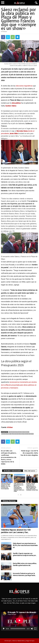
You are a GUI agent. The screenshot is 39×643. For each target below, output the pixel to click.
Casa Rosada (12, 432)
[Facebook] (3, 37)
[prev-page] (18, 495)
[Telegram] (17, 37)
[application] (19, 620)
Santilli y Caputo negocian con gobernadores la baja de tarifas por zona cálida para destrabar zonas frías (32, 487)
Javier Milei (15, 434)
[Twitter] (8, 37)
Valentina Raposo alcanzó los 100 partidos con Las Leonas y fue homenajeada (6, 486)
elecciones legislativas (24, 86)
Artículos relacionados (12, 471)
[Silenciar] (32, 629)
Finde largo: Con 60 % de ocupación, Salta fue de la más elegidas (29, 453)
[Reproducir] (4, 629)
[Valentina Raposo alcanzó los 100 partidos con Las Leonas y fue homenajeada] (7, 478)
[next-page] (21, 495)
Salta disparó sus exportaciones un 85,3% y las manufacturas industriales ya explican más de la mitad (19, 487)
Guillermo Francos (23, 432)
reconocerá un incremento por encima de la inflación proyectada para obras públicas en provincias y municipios (19, 385)
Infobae (9, 427)
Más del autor (29, 471)
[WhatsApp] (13, 37)
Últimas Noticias (9, 501)
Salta (31, 434)
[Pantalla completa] (35, 629)
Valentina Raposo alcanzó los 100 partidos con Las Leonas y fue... (16, 531)
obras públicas (24, 434)
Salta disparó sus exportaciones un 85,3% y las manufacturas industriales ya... (25, 545)
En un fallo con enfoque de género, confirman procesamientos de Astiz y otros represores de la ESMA (8, 457)
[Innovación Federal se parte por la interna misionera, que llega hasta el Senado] (6, 576)
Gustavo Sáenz (6, 434)
